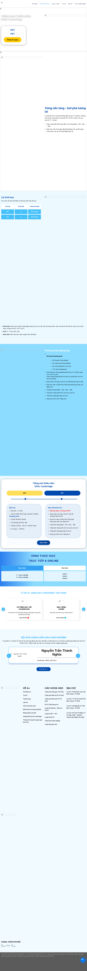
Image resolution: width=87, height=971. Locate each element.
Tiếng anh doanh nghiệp (52, 721)
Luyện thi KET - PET (51, 714)
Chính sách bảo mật (29, 706)
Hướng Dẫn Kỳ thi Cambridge (32, 716)
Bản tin (70, 3)
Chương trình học (45, 3)
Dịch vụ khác (55, 3)
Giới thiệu (34, 3)
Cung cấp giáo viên (51, 724)
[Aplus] (5, 4)
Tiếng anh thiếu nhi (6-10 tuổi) (54, 695)
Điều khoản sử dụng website (32, 709)
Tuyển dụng (27, 699)
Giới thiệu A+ (27, 692)
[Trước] (3, 609)
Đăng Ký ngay (12, 40)
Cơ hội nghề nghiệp (80, 3)
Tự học (64, 3)
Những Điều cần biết (29, 713)
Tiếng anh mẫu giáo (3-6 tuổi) (54, 692)
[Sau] (83, 609)
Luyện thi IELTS (49, 717)
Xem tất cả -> (43, 669)
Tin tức (25, 695)
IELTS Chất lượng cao (51, 704)
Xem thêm (43, 543)
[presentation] (9, 656)
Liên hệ (25, 702)
